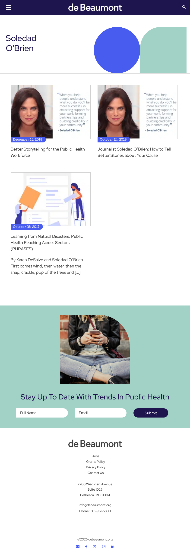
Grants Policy (95, 462)
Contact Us (96, 473)
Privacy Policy (95, 467)
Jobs (95, 456)
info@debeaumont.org (95, 505)
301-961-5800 (100, 511)
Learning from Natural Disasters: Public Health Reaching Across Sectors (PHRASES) (47, 242)
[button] (184, 7)
